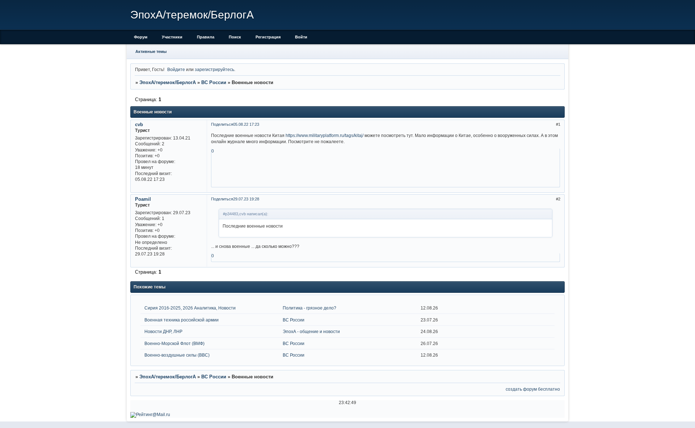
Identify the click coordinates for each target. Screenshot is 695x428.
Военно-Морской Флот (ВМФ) (174, 343)
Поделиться (222, 124)
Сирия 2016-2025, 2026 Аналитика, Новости (190, 308)
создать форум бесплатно (533, 389)
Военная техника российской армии (181, 319)
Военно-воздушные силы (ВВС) (177, 355)
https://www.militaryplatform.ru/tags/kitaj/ (324, 135)
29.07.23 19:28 (246, 199)
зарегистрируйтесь (214, 69)
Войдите (176, 69)
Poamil (143, 199)
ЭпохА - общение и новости (311, 331)
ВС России (213, 82)
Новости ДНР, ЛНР (163, 331)
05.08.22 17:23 (246, 124)
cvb (139, 124)
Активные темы (151, 51)
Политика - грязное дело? (309, 308)
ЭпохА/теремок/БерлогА (167, 82)
